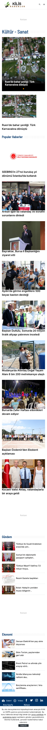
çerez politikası (37, 714)
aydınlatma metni (9, 717)
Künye (27, 705)
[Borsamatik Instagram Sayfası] (36, 701)
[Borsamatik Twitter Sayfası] (31, 701)
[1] (23, 89)
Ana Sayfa (8, 705)
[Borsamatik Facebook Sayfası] (26, 701)
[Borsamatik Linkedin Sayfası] (41, 701)
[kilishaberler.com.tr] (15, 4)
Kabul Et (23, 725)
